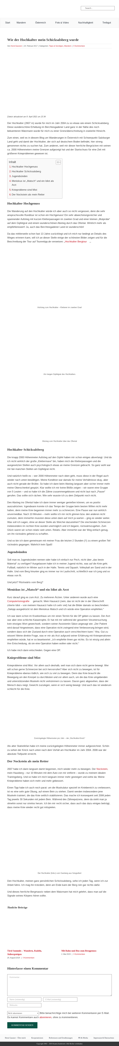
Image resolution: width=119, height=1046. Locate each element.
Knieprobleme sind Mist (24, 189)
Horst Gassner (16, 46)
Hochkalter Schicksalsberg (26, 171)
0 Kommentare (79, 46)
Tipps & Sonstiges (56, 46)
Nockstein (102, 769)
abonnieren (45, 1017)
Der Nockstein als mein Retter (28, 194)
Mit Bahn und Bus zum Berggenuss (78, 951)
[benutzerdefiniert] (12, 8)
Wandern (67, 46)
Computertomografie (18, 601)
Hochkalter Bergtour (76, 241)
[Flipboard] (26, 8)
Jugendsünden (19, 176)
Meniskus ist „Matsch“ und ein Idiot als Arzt (33, 183)
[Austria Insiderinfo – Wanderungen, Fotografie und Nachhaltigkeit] (59, 2)
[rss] (31, 8)
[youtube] (17, 8)
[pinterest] (21, 8)
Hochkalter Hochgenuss (25, 166)
